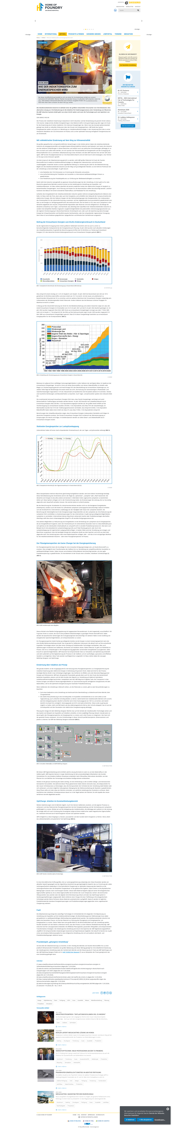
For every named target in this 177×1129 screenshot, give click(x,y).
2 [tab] (86, 29)
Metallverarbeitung (96, 1000)
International (51, 34)
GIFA (68, 1000)
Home (40, 34)
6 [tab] (93, 29)
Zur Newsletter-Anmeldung (128, 65)
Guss (73, 1000)
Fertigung (62, 1000)
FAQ (79, 1115)
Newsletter (129, 6)
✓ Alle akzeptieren (145, 1120)
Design (39, 1000)
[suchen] (138, 10)
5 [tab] (91, 29)
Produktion (41, 1004)
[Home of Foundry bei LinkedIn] (115, 10)
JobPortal (107, 34)
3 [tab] (87, 29)
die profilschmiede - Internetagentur (89, 1127)
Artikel (62, 34)
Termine (118, 34)
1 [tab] (84, 29)
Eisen (55, 1000)
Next (142, 21)
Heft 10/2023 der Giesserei (71, 952)
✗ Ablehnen (130, 1120)
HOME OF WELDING (75, 1121)
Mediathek (128, 34)
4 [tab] (89, 29)
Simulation (49, 1004)
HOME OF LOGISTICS (103, 1121)
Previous (35, 21)
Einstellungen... (160, 1120)
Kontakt (137, 6)
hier (39, 100)
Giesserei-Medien (93, 34)
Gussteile (80, 1000)
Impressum (91, 1115)
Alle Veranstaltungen (128, 126)
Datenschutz (100, 1115)
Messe (87, 1000)
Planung (106, 1000)
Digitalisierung (48, 1000)
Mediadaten (120, 6)
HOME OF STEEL (89, 1121)
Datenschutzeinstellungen (89, 1117)
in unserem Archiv (91, 100)
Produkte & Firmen (76, 34)
